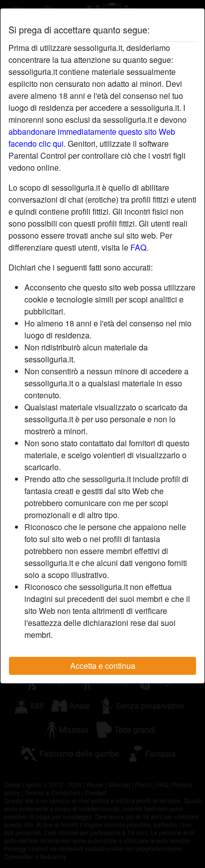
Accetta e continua (102, 665)
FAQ (138, 247)
